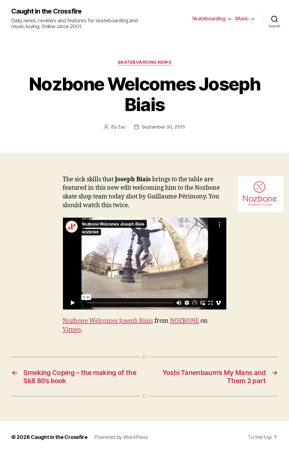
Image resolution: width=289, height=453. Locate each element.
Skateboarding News (145, 62)
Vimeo (72, 329)
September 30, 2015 (163, 127)
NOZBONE (184, 321)
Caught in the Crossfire (46, 11)
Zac (121, 127)
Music (242, 18)
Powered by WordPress (121, 437)
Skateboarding (208, 18)
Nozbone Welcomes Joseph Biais (108, 321)
